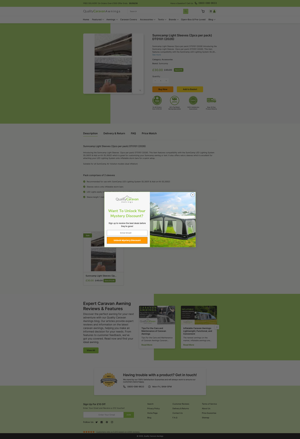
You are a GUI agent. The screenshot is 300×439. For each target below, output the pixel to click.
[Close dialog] (193, 195)
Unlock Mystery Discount (127, 240)
